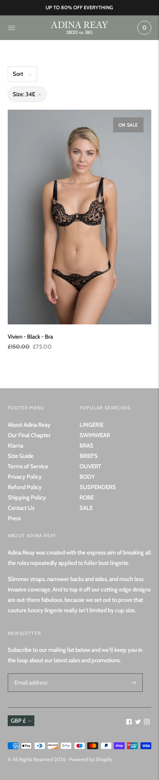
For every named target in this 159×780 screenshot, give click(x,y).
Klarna (15, 445)
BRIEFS (89, 456)
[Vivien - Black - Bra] (79, 217)
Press (14, 518)
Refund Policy (25, 487)
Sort (18, 73)
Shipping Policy (27, 497)
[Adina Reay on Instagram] (147, 722)
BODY (87, 476)
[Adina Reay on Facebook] (129, 722)
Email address (29, 673)
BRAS (86, 445)
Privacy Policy (25, 476)
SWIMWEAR (95, 435)
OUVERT (90, 466)
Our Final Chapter (29, 435)
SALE (86, 507)
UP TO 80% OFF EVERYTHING (79, 7)
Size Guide (21, 456)
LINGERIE (91, 424)
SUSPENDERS (98, 487)
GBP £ (18, 720)
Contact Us (21, 507)
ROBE (87, 497)
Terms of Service (28, 466)
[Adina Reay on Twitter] (138, 722)
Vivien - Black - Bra (30, 336)
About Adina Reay (29, 424)
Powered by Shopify (90, 759)
